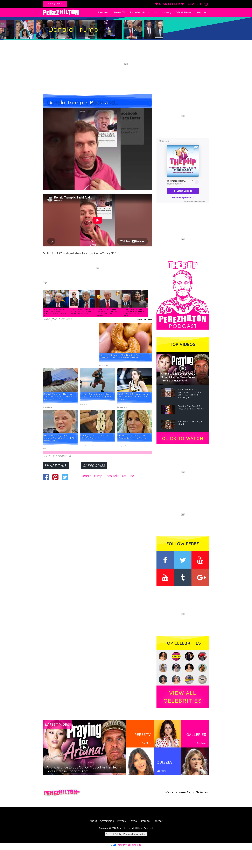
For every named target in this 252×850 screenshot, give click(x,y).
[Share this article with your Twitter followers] (65, 477)
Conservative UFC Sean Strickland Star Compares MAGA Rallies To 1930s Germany (134, 312)
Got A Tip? (55, 4)
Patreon (103, 12)
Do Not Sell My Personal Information (126, 834)
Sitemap (145, 820)
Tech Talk (112, 476)
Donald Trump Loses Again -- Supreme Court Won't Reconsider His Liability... (82, 311)
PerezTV (119, 12)
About (93, 820)
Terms (133, 820)
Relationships (139, 12)
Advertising (107, 820)
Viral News (184, 12)
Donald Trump (91, 476)
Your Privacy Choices (129, 844)
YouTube (128, 476)
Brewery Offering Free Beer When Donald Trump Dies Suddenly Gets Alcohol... (108, 312)
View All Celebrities (182, 697)
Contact (158, 820)
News (169, 792)
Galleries (202, 792)
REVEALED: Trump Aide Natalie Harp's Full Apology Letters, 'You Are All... (55, 312)
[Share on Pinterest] (55, 477)
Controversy (163, 12)
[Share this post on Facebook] (46, 477)
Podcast (202, 12)
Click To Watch (182, 438)
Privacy (121, 820)
